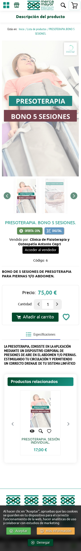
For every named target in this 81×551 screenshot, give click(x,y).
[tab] (40, 334)
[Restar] (38, 304)
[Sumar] (57, 304)
